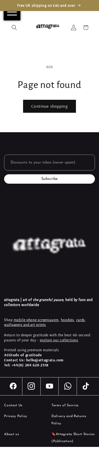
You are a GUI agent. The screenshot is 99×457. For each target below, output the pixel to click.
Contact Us (13, 405)
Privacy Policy (15, 416)
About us (11, 434)
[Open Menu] (12, 12)
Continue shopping (49, 106)
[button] (14, 27)
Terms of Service (65, 405)
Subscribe (49, 179)
